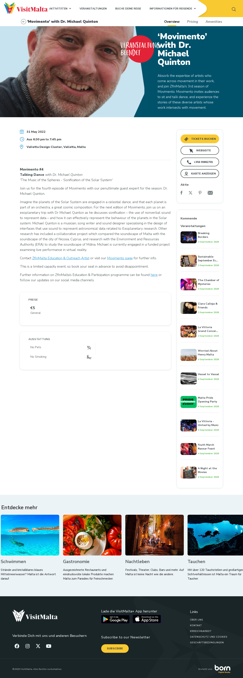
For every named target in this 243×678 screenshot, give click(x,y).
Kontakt (196, 625)
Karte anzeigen (203, 173)
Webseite (203, 150)
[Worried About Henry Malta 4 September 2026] (200, 345)
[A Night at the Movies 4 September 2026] (200, 462)
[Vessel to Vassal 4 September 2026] (200, 368)
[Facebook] (17, 646)
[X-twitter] (38, 646)
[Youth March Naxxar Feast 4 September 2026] (200, 439)
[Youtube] (48, 646)
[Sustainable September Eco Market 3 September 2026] (200, 250)
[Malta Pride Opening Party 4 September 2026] (200, 392)
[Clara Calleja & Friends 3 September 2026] (200, 297)
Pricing (192, 21)
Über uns (196, 619)
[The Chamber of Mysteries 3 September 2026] (200, 274)
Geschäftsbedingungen (207, 642)
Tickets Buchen (203, 139)
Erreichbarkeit (200, 631)
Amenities (214, 21)
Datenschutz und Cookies (208, 636)
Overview (172, 21)
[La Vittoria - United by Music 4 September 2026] (200, 415)
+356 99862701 (203, 162)
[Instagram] (27, 646)
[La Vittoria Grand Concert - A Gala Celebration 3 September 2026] (200, 321)
